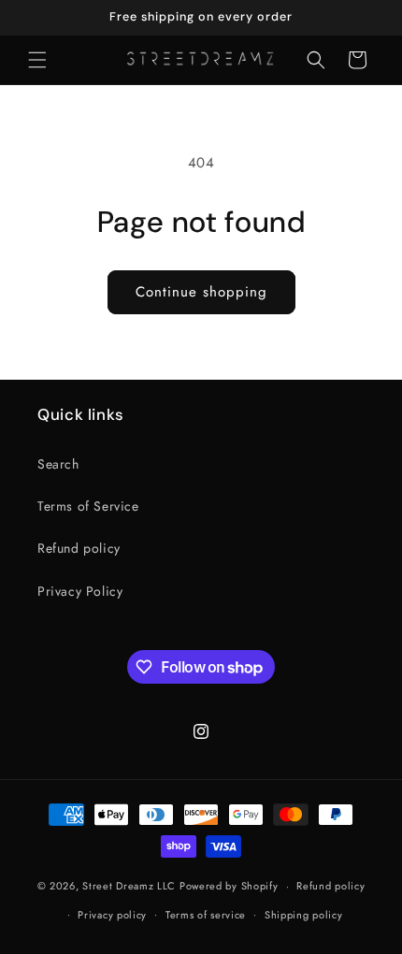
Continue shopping (201, 292)
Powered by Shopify (229, 885)
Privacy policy (112, 914)
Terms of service (205, 914)
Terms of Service (88, 506)
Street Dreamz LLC (129, 885)
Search (58, 464)
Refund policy (79, 548)
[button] (37, 59)
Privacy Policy (79, 591)
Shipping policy (304, 914)
